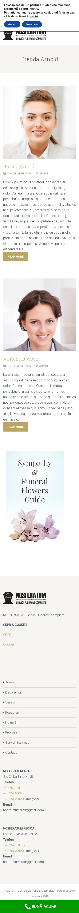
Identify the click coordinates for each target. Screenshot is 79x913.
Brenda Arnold (19, 166)
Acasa (9, 682)
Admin (43, 173)
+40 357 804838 (14, 793)
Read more (16, 256)
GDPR (7, 635)
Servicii (10, 702)
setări (34, 16)
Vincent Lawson (20, 359)
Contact (11, 752)
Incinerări (11, 722)
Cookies (9, 644)
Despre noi (13, 692)
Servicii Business (17, 742)
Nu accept (32, 24)
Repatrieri (12, 712)
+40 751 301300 (14, 799)
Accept (12, 24)
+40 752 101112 (14, 788)
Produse (11, 732)
